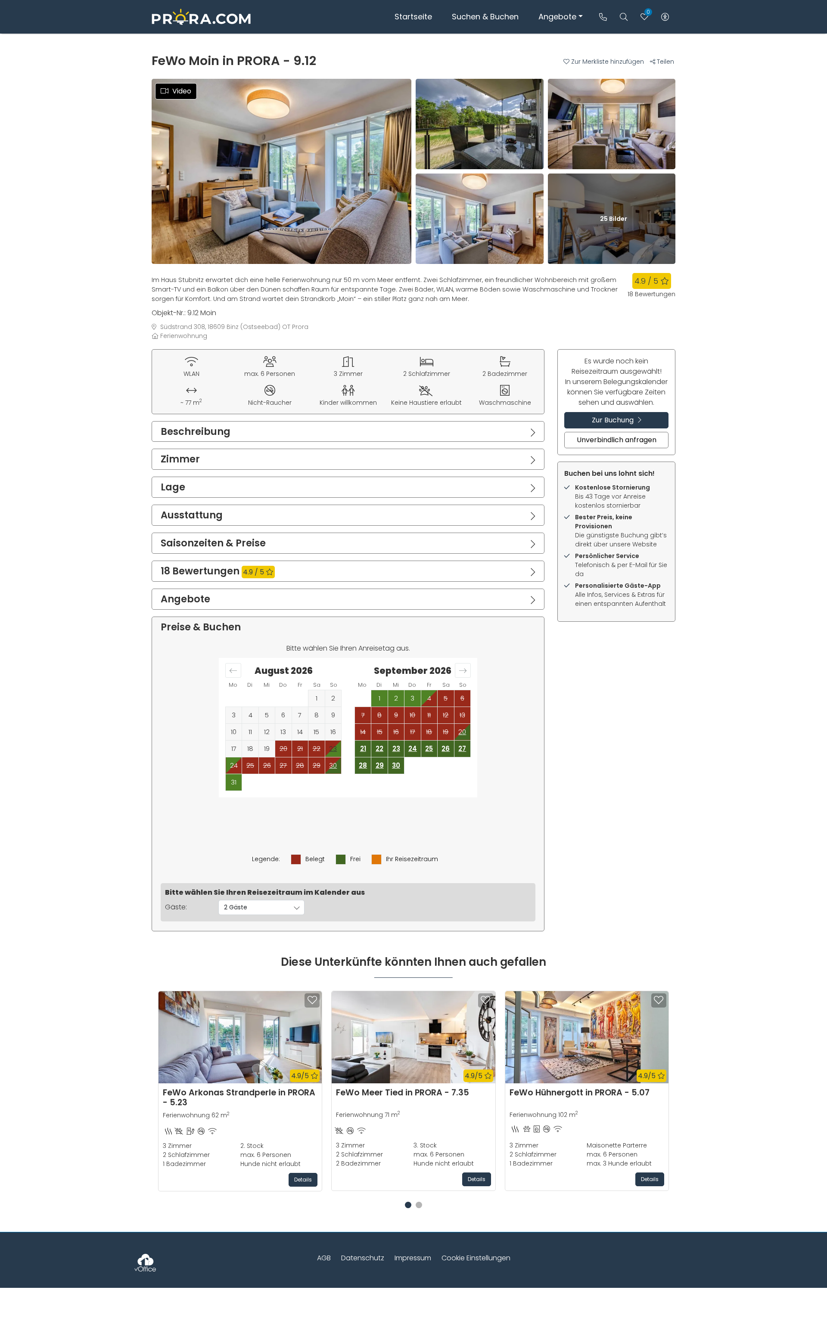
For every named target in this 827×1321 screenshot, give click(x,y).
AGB (324, 1258)
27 (462, 748)
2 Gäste (235, 907)
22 (379, 748)
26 (445, 748)
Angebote (557, 16)
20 (462, 731)
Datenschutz (362, 1258)
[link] (603, 17)
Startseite (413, 16)
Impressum (413, 1258)
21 (363, 748)
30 (333, 765)
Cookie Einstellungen (475, 1258)
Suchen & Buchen (485, 16)
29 (380, 765)
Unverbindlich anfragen (616, 440)
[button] (606, 61)
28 (363, 765)
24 (412, 748)
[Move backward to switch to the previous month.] (233, 670)
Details (303, 1179)
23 (396, 748)
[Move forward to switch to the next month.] (463, 670)
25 (429, 748)
